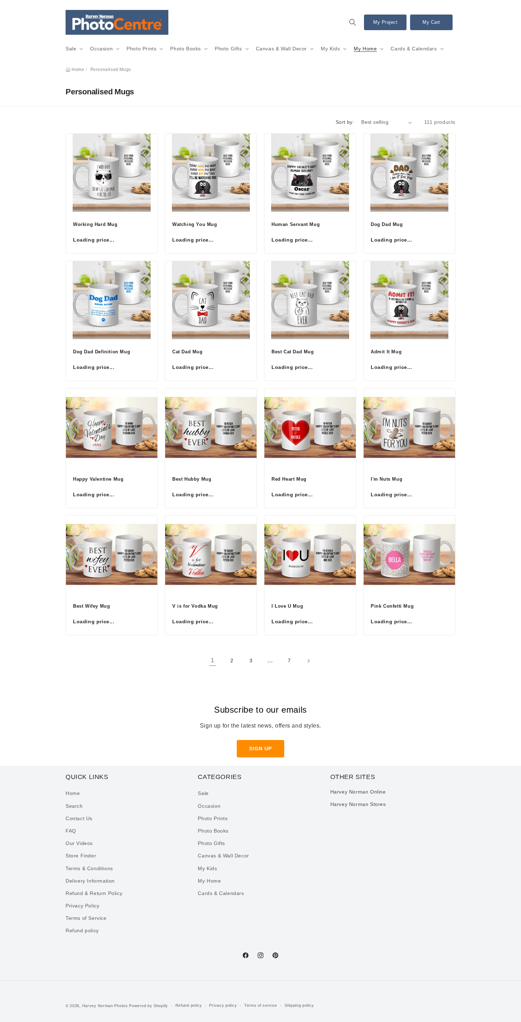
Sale (71, 48)
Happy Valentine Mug (98, 479)
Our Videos (79, 843)
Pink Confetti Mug (392, 606)
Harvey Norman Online (358, 792)
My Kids (330, 48)
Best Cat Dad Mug (292, 351)
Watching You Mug (194, 224)
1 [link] (212, 660)
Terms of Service (86, 918)
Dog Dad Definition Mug (101, 351)
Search (74, 806)
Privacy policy (223, 1005)
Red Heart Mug (289, 479)
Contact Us (79, 818)
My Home (365, 48)
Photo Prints (141, 48)
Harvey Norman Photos (105, 1006)
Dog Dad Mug (387, 224)
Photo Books (185, 48)
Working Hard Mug (95, 224)
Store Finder (81, 855)
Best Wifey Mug (91, 606)
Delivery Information (90, 881)
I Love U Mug (287, 606)
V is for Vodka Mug (195, 606)
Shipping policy (299, 1005)
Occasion (101, 48)
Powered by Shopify (148, 1006)
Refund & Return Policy (94, 893)
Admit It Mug (386, 351)
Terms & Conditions (89, 868)
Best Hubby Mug (191, 479)
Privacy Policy (82, 905)
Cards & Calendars (414, 48)
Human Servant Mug (295, 224)
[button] (352, 22)
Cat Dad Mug (187, 351)
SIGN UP (260, 748)
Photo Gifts (228, 48)
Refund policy (82, 930)
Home (78, 69)
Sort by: (345, 122)
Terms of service (260, 1005)
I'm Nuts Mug (386, 479)
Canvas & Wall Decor (281, 48)
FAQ (71, 831)
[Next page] (308, 661)
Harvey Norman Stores (358, 804)
